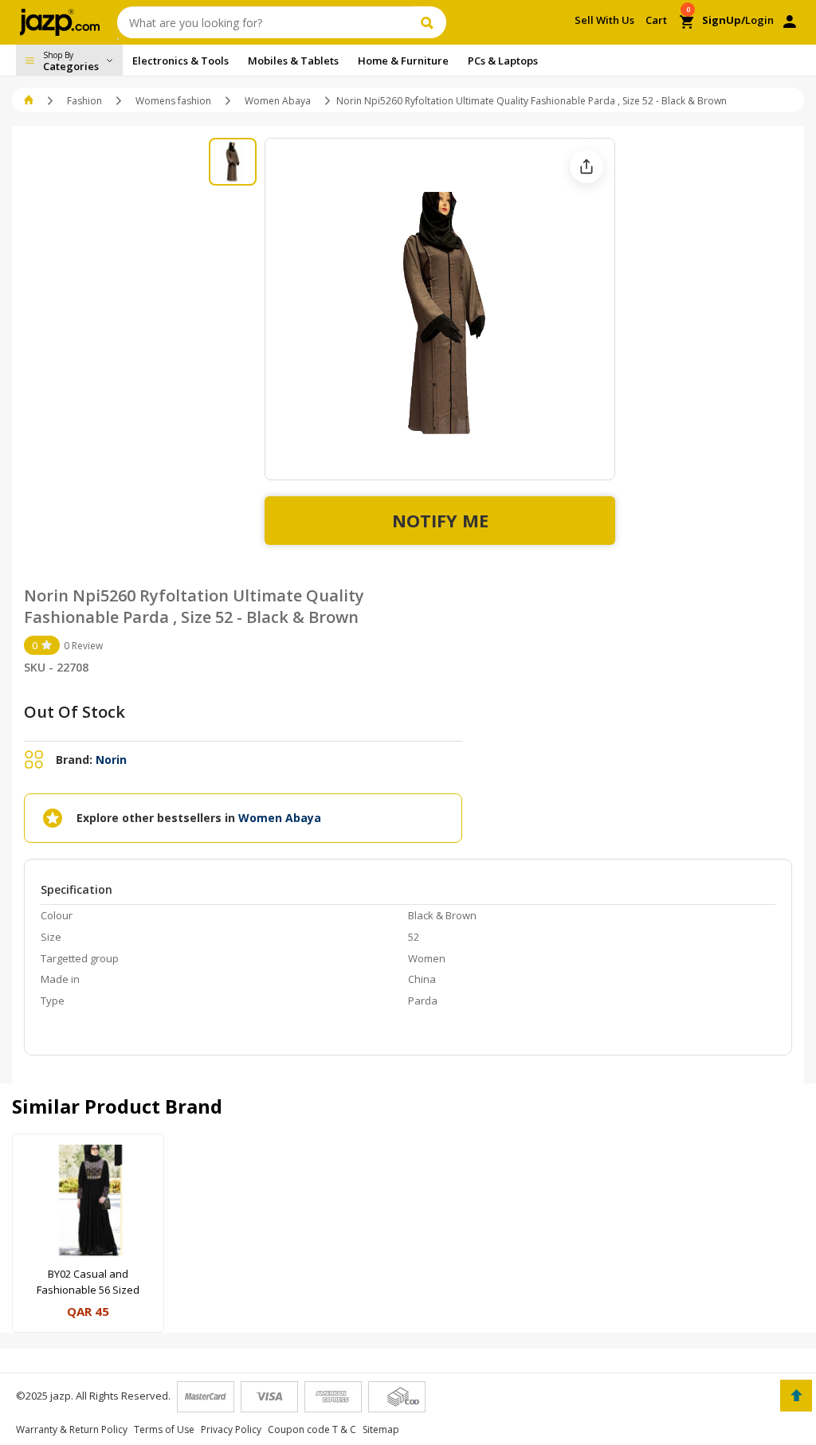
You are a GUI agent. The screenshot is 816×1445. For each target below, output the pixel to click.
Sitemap (381, 1429)
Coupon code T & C (312, 1429)
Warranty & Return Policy (72, 1429)
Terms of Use (164, 1429)
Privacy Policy (231, 1429)
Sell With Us (604, 20)
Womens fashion (173, 101)
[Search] (429, 22)
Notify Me (440, 520)
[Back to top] (796, 1396)
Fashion (84, 101)
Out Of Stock (74, 711)
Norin (111, 759)
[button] (29, 100)
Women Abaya (278, 101)
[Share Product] (586, 166)
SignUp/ (723, 20)
